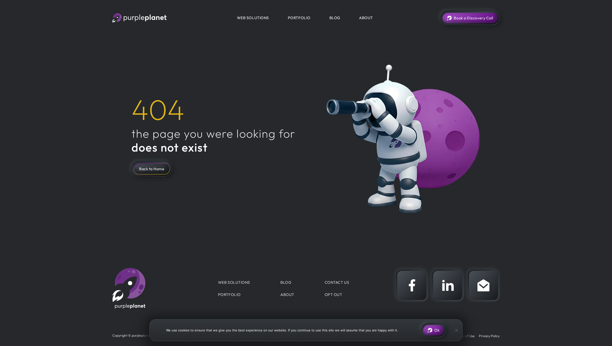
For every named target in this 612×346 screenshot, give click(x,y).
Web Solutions (253, 17)
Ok (437, 330)
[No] (456, 330)
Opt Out (333, 294)
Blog (334, 17)
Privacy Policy (489, 336)
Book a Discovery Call (473, 18)
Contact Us (337, 282)
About (366, 17)
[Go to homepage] (140, 18)
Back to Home (151, 168)
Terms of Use (465, 336)
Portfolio (299, 17)
